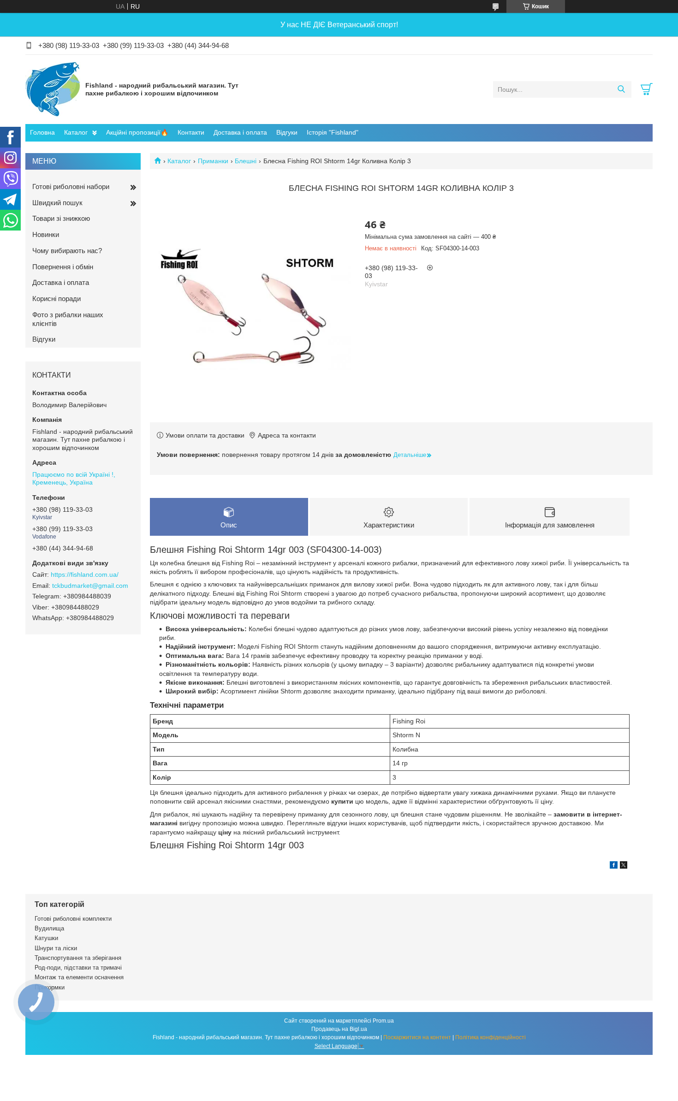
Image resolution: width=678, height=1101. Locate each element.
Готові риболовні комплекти (73, 918)
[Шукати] (621, 89)
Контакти (191, 132)
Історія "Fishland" (332, 132)
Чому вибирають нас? (67, 251)
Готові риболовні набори (70, 186)
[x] (623, 866)
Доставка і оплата (240, 132)
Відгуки (286, 132)
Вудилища (49, 928)
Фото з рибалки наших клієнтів (67, 319)
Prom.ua (383, 1021)
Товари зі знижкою (61, 218)
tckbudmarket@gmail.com (90, 585)
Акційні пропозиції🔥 (137, 132)
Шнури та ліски (56, 948)
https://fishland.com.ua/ (85, 574)
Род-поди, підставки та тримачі (78, 967)
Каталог (76, 132)
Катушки (46, 938)
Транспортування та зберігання (78, 957)
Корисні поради (56, 298)
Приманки (213, 161)
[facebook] (614, 866)
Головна (42, 132)
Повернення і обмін (62, 267)
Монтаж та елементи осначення (79, 977)
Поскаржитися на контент (417, 1037)
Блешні (245, 161)
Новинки (45, 234)
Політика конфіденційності (490, 1037)
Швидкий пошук (57, 203)
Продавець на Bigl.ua (339, 1029)
